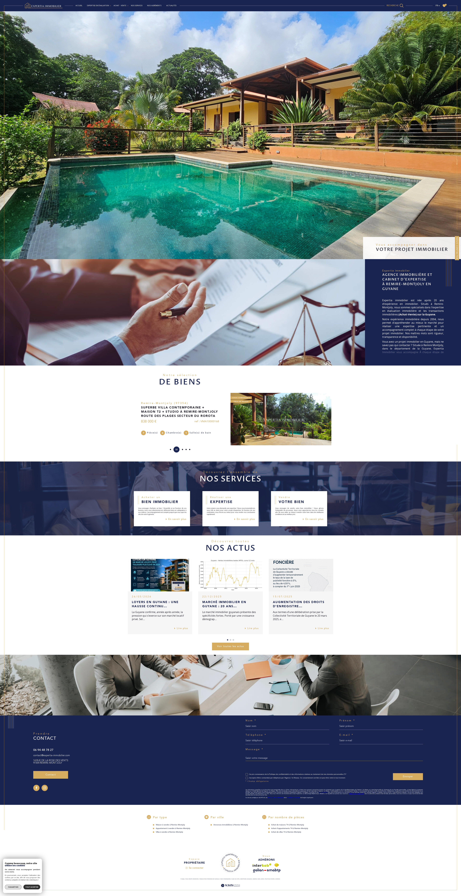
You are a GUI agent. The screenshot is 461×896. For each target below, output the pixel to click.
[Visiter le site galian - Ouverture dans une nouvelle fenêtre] (267, 870)
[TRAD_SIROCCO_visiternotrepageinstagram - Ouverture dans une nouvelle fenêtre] (45, 788)
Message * (255, 749)
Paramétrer (13, 887)
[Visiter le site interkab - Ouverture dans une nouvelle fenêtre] (262, 865)
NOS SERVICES (137, 5)
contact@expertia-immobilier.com (51, 755)
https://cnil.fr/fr (323, 792)
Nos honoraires (225, 879)
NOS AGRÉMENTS (154, 5)
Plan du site (235, 879)
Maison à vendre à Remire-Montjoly (170, 825)
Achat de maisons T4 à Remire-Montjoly (287, 825)
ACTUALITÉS (171, 5)
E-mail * (346, 735)
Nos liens (261, 879)
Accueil (79, 5)
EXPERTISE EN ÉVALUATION (98, 5)
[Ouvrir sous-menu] (110, 5)
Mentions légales (246, 879)
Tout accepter (31, 887)
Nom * (251, 721)
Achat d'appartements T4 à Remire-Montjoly (289, 828)
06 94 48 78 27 (43, 750)
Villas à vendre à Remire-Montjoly (169, 832)
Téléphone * (256, 735)
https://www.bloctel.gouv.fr (356, 793)
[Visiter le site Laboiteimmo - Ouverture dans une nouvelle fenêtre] (230, 888)
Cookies (277, 879)
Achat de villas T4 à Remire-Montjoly (286, 832)
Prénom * (347, 721)
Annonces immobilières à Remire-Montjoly (230, 825)
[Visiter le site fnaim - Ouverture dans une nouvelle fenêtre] (276, 865)
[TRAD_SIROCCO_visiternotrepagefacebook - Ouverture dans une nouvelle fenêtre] (36, 788)
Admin (255, 879)
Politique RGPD (269, 879)
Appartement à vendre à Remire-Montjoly (173, 828)
